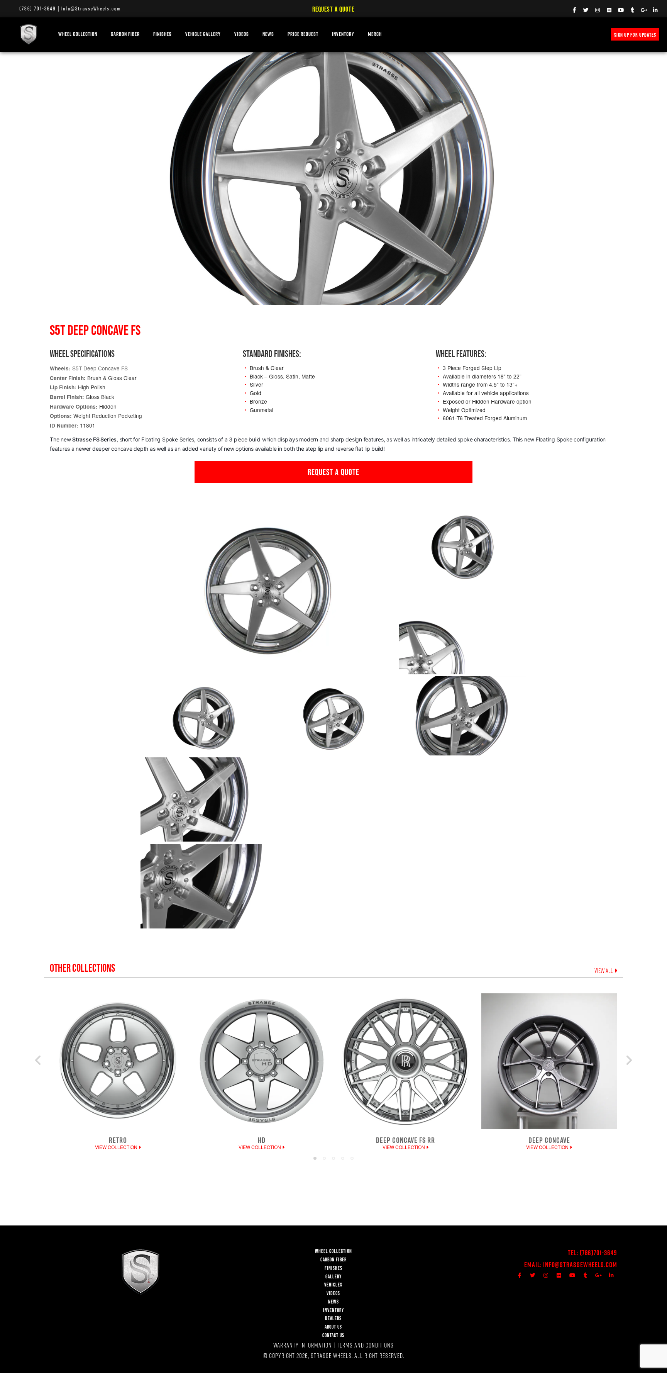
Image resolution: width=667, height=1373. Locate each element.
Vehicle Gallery (203, 34)
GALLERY (333, 1277)
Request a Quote (333, 9)
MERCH (375, 34)
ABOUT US (333, 1327)
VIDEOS (241, 34)
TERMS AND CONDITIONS (365, 1345)
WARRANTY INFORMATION (302, 1345)
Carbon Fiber (125, 34)
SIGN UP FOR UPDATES (635, 35)
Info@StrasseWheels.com (91, 8)
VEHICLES (333, 1285)
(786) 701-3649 (37, 8)
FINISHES (162, 34)
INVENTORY (343, 34)
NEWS (268, 34)
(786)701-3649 (598, 1253)
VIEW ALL (604, 970)
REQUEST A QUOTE (333, 472)
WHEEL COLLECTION (77, 34)
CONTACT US (333, 1335)
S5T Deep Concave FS (100, 368)
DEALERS (333, 1318)
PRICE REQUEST (303, 34)
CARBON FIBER (333, 1260)
